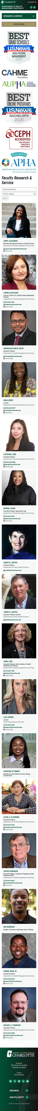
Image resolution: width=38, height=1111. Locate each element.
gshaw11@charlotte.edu (13, 981)
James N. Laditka (10, 612)
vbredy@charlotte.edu (13, 410)
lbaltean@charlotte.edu (13, 304)
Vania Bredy (8, 400)
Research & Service (13, 16)
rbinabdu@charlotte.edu (13, 356)
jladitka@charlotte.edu (13, 620)
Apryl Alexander (11, 241)
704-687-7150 (9, 671)
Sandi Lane (8, 661)
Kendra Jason (9, 508)
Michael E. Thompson (12, 1025)
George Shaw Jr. (10, 971)
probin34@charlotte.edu (13, 883)
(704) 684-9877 (10, 408)
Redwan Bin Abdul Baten (14, 348)
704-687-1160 (9, 302)
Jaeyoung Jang (10, 454)
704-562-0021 (10, 979)
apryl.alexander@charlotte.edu (16, 249)
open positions (19, 24)
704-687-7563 (10, 825)
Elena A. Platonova (11, 817)
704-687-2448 (10, 725)
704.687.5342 (9, 516)
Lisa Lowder (9, 717)
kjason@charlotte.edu (12, 518)
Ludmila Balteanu (11, 293)
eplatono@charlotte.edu (13, 827)
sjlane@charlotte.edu (12, 673)
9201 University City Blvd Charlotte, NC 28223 (19, 1066)
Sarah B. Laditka (10, 562)
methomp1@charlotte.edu (14, 1035)
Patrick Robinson (11, 871)
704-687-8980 (10, 1033)
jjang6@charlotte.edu (12, 464)
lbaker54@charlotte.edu (13, 727)
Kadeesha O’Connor (12, 771)
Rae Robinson (9, 927)
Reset (5, 198)
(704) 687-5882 (10, 462)
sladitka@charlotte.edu (13, 570)
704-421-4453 (9, 881)
